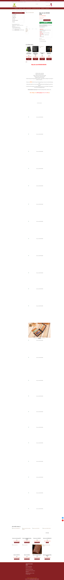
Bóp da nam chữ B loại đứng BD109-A (47, 523)
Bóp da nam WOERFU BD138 (47, 506)
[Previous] (27, 20)
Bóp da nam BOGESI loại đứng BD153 (35, 53)
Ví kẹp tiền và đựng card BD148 (28, 53)
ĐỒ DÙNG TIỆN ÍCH (28, 8)
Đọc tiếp (47, 510)
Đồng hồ (13, 21)
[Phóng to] (26, 27)
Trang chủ (13, 10)
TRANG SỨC (20, 8)
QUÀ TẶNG (16, 8)
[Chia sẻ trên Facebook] (40, 41)
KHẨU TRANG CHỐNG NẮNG (36, 8)
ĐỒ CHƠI (24, 8)
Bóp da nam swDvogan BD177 (16, 506)
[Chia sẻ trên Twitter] (41, 41)
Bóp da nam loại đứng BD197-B (37, 523)
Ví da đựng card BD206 (42, 53)
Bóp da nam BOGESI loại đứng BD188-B (27, 507)
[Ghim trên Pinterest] (44, 41)
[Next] (37, 20)
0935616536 (42, 0)
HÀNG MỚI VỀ (47, 8)
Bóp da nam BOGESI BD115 (49, 53)
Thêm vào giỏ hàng (28, 59)
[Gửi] (51, 4)
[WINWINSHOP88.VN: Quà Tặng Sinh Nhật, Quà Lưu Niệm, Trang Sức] (16, 5)
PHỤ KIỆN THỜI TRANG (19, 10)
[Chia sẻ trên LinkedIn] (45, 41)
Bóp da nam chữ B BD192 (37, 506)
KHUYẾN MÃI (42, 8)
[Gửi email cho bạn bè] (42, 41)
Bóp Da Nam (25, 10)
